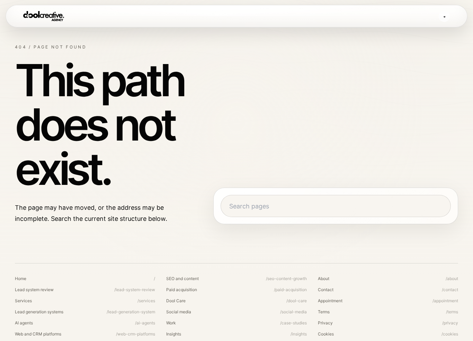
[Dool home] (43, 16)
